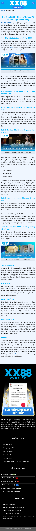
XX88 (3, 10)
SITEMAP (17, 491)
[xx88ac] (18, 3)
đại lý (17, 354)
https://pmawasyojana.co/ (17, 507)
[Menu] (2, 3)
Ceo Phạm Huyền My (22, 461)
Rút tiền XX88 (6, 23)
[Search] (33, 3)
